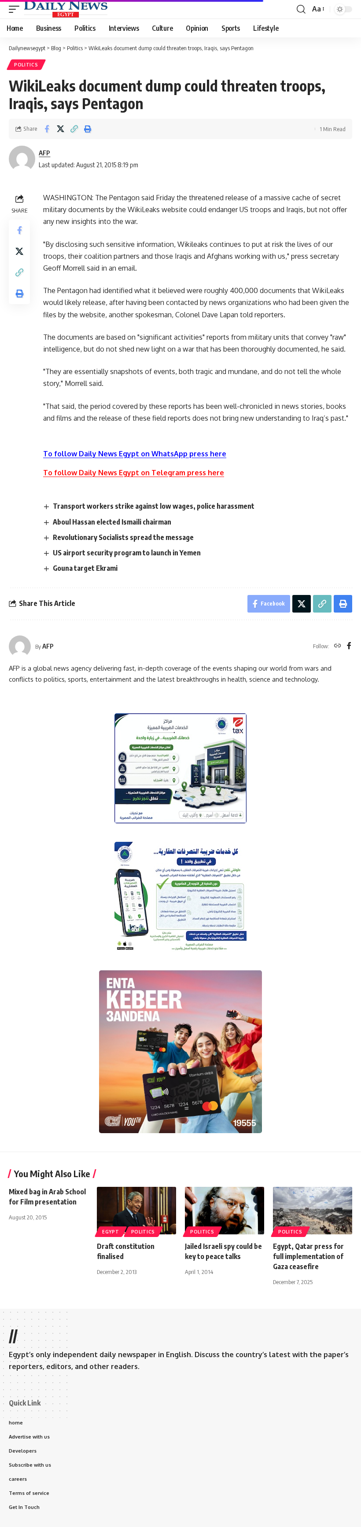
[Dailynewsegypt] (65, 9)
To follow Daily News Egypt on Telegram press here (133, 472)
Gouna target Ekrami (85, 568)
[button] (16, 9)
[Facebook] (349, 646)
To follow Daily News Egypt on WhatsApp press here (134, 453)
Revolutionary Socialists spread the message (123, 537)
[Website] (337, 646)
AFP (44, 153)
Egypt (110, 1231)
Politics (26, 64)
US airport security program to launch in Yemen (127, 552)
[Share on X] (60, 129)
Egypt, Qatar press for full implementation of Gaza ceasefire (308, 1256)
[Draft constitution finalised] (136, 1210)
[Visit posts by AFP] (20, 646)
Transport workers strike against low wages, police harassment (153, 506)
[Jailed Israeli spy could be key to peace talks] (224, 1210)
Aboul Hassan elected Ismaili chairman (112, 522)
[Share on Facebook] (47, 129)
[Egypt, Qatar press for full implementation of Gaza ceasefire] (312, 1210)
